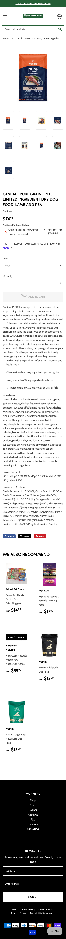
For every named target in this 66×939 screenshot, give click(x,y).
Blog (33, 819)
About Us (33, 814)
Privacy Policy (28, 909)
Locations (33, 824)
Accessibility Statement (41, 913)
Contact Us (33, 828)
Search (15, 909)
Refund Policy (45, 909)
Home (6, 38)
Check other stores (53, 232)
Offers (33, 805)
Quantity (7, 276)
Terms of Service (19, 913)
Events (33, 810)
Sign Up (33, 896)
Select (6, 258)
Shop (33, 800)
